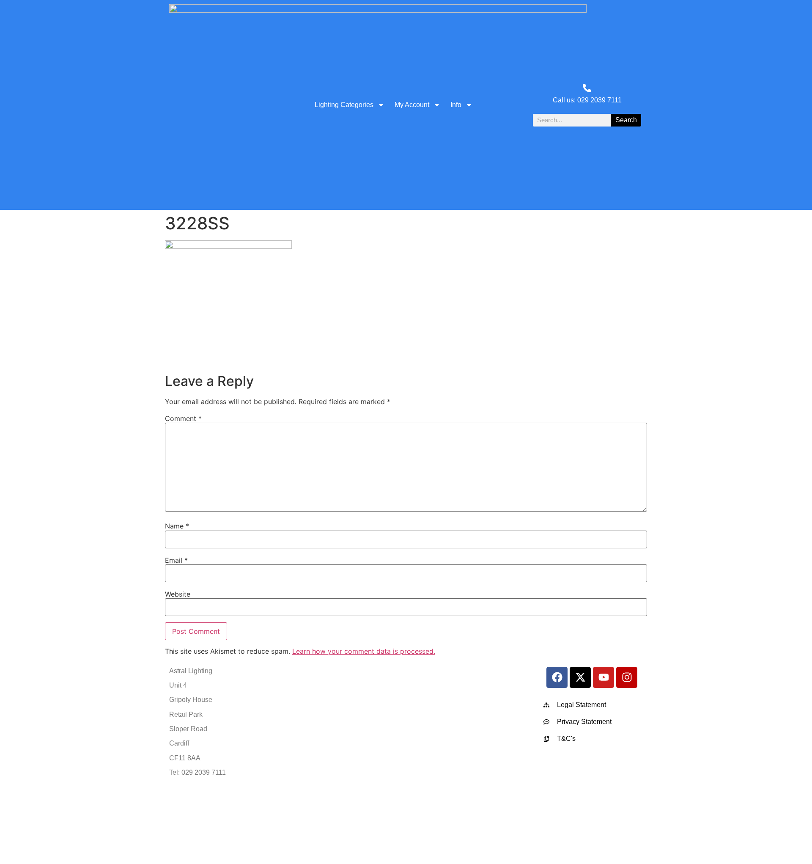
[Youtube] (603, 677)
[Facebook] (557, 677)
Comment (183, 418)
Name (177, 526)
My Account (412, 104)
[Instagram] (626, 677)
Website (177, 594)
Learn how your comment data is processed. (363, 651)
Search (626, 120)
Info (455, 104)
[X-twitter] (580, 677)
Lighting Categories (344, 104)
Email (176, 560)
